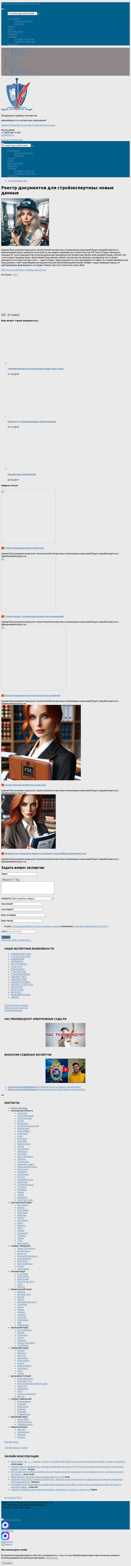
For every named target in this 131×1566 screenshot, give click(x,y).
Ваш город (7, 920)
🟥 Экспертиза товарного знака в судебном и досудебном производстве (43, 853)
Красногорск (24, 1144)
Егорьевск (22, 1123)
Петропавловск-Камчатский (32, 1383)
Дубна (20, 1121)
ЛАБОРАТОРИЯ (19, 979)
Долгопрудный (25, 1115)
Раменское (23, 1174)
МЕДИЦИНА (17, 961)
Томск (20, 1373)
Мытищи (22, 1154)
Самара (21, 1312)
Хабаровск (22, 1388)
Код (17, 880)
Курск (20, 1223)
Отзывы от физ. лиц (25, 41)
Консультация (15, 31)
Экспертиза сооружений (22, 474)
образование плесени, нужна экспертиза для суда (37, 1477)
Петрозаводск (25, 1263)
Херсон (21, 1429)
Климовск (22, 1133)
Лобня (20, 1146)
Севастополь (24, 1422)
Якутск (20, 1396)
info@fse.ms (7, 135)
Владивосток (24, 1381)
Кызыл (20, 1363)
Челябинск (23, 1345)
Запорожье (23, 1432)
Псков (20, 1266)
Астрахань (22, 1274)
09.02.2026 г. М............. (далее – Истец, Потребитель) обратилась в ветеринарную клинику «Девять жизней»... (68, 1461)
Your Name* (7, 909)
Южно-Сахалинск (26, 1394)
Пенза (20, 1307)
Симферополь (25, 1424)
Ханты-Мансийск (26, 1343)
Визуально (8, 880)
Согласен (7, 1563)
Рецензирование (13, 1010)
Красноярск (23, 1360)
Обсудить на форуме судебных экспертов (23, 270)
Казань (20, 1297)
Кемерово (22, 1358)
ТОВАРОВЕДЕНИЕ (20, 974)
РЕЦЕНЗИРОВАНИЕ (21, 994)
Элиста (21, 1286)
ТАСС (15, 274)
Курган (20, 1332)
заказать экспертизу (12, 140)
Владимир (22, 1210)
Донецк (21, 1434)
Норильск (22, 1368)
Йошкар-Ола (24, 1294)
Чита (19, 1391)
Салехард (22, 1335)
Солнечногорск (25, 1184)
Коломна (22, 1138)
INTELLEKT (16, 992)
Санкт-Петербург (26, 1248)
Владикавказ (24, 1401)
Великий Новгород (27, 1256)
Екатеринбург (24, 1330)
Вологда (22, 1253)
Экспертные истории (16, 1447)
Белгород (22, 1205)
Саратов (21, 1317)
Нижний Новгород (27, 1302)
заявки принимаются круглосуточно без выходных (28, 125)
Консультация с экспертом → (17, 940)
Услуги (11, 26)
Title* (4, 874)
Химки (20, 1192)
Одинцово (23, 1161)
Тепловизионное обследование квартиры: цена (35, 368)
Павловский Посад (27, 1166)
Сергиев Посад (25, 1179)
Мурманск (22, 1261)
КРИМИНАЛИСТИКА (21, 954)
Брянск (21, 1207)
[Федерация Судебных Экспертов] (16, 110)
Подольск (22, 1169)
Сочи (20, 1284)
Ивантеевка (23, 1131)
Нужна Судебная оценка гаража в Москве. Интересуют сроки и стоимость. (50, 1489)
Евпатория (23, 1419)
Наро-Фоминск (25, 1156)
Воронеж (22, 1212)
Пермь (20, 1309)
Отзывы (12, 36)
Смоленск (22, 1233)
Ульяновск (22, 1320)
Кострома (22, 1220)
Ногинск (21, 1159)
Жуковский (23, 1128)
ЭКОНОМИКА (18, 969)
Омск (20, 1371)
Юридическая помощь (16, 1005)
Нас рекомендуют (23, 21)
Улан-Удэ (22, 1386)
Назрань (21, 1409)
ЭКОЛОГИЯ (17, 987)
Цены (10, 29)
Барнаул (21, 1353)
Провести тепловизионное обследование (32, 421)
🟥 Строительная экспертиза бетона (22, 548)
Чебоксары (23, 1325)
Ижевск (21, 1291)
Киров (20, 1299)
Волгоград (23, 1276)
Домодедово (24, 1118)
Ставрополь (24, 1414)
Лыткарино (23, 1149)
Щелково (22, 1197)
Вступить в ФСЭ (13, 1497)
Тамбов (21, 1235)
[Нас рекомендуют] (65, 1035)
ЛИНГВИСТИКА (18, 977)
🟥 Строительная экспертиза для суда (23, 785)
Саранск (21, 1314)
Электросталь (25, 1200)
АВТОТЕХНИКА (19, 964)
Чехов (20, 1195)
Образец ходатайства (16, 1008)
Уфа (19, 1322)
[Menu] (2, 9)
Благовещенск (25, 1378)
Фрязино (22, 1189)
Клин (20, 1136)
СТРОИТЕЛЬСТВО (17, 181)
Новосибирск (24, 1365)
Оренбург (22, 1304)
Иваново (22, 1215)
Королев (22, 1141)
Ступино (21, 1187)
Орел (20, 1228)
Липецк (21, 1225)
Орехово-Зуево (25, 1164)
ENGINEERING (17, 959)
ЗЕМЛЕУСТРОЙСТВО (22, 984)
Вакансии (19, 23)
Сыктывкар (23, 1269)
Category (6, 898)
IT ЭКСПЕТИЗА (18, 971)
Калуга (20, 1218)
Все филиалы (11, 1442)
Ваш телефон (8, 915)
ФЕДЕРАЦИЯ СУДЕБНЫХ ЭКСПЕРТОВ (20, 3)
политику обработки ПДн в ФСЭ (91, 926)
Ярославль (23, 1243)
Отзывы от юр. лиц (24, 39)
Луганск (21, 1437)
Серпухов (22, 1182)
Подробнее (52, 1558)
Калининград (24, 1258)
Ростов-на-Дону (26, 1281)
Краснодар (23, 1279)
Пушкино (22, 1172)
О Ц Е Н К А (16, 966)
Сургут (20, 1337)
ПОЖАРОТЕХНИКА (20, 982)
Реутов (21, 1177)
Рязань (20, 1230)
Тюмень (21, 1340)
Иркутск (21, 1355)
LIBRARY (15, 997)
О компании (14, 18)
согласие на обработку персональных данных (35, 926)
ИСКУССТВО (17, 989)
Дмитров (22, 1113)
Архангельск (24, 1251)
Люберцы (22, 1151)
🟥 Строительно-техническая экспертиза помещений (32, 616)
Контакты (13, 44)
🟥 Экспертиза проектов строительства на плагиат (31, 695)
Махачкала (22, 1406)
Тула (20, 1240)
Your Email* (7, 904)
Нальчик (21, 1411)
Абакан (21, 1350)
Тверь (20, 1238)
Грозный (21, 1404)
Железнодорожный (28, 1126)
